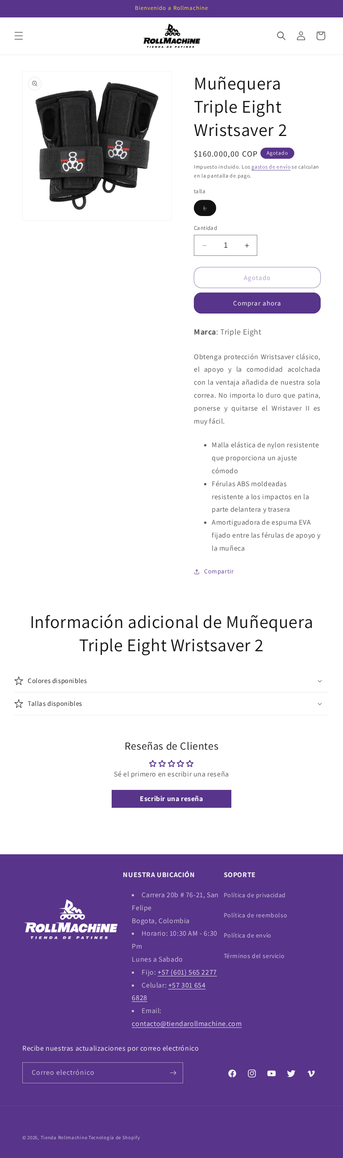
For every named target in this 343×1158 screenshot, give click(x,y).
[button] (19, 36)
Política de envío (248, 935)
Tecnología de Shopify (114, 1137)
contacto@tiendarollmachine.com (187, 1023)
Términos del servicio (254, 956)
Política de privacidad (255, 895)
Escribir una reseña (171, 798)
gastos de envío (271, 166)
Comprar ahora (257, 303)
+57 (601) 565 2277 (187, 972)
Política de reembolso (256, 915)
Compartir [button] (219, 571)
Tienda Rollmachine (64, 1137)
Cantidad (205, 228)
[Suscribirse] (173, 1072)
